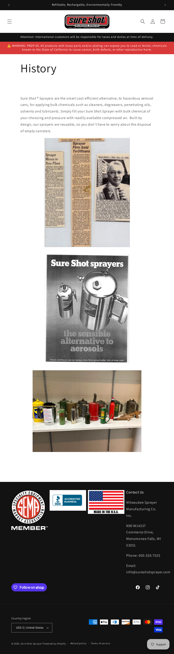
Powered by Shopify (54, 643)
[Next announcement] (165, 5)
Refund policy (78, 643)
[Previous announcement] (9, 5)
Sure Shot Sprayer (31, 643)
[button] (9, 22)
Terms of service (100, 643)
